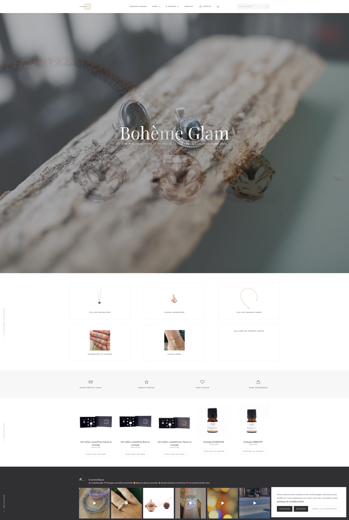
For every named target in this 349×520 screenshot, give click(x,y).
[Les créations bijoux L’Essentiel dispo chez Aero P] (222, 503)
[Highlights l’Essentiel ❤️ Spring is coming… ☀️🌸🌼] (126, 503)
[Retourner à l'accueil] (85, 6)
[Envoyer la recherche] (267, 6)
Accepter (284, 509)
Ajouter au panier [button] (213, 451)
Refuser (301, 509)
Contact (189, 6)
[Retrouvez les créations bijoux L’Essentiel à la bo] (254, 503)
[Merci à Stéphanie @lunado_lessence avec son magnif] (190, 503)
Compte (207, 6)
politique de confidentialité (290, 501)
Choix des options (96, 454)
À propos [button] (171, 6)
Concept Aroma (138, 6)
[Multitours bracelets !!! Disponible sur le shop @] (94, 503)
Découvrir (174, 159)
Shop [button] (155, 6)
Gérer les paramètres (324, 509)
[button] (218, 6)
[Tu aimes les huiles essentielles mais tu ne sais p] (158, 503)
